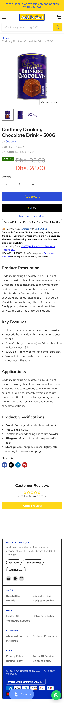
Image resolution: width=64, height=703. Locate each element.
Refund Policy (14, 660)
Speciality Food (42, 595)
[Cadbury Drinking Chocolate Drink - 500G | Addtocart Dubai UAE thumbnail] (7, 114)
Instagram (12, 640)
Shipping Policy (42, 660)
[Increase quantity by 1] (32, 184)
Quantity (6, 176)
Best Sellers (13, 595)
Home (5, 38)
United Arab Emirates (25, 681)
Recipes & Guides (43, 600)
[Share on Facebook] (4, 465)
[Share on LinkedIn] (18, 465)
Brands (10, 600)
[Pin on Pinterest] (24, 465)
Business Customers (45, 636)
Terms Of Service (43, 656)
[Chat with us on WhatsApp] (56, 695)
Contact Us (12, 616)
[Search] (57, 27)
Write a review (32, 505)
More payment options (32, 216)
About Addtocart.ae (18, 636)
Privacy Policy (14, 656)
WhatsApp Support (18, 620)
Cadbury (11, 141)
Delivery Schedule (44, 616)
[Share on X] (11, 465)
